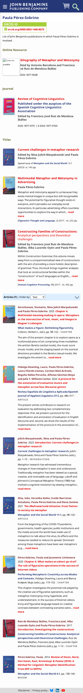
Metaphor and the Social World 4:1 (39, 673)
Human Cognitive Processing (34, 284)
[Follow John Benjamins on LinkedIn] (57, 690)
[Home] (28, 4)
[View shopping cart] (66, 8)
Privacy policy (39, 690)
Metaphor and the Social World (50, 163)
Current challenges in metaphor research (43, 451)
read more (54, 357)
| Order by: (17, 297)
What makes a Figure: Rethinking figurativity (45, 328)
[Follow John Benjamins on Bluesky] (51, 690)
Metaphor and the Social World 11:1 (39, 514)
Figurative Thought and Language (37, 220)
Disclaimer (24, 690)
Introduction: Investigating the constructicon (46, 629)
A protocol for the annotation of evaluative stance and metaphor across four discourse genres (46, 383)
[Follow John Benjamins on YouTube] (63, 690)
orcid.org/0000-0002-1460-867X (26, 29)
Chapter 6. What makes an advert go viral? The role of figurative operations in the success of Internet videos (48, 565)
